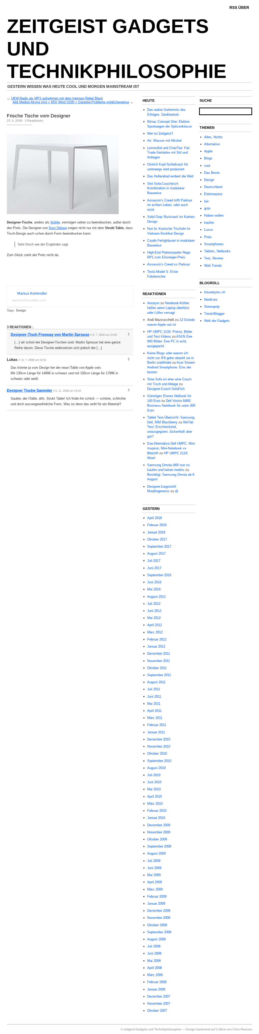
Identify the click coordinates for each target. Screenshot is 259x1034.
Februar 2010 (156, 811)
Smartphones (214, 244)
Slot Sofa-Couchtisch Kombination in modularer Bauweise (165, 188)
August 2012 (156, 596)
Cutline (221, 1029)
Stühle (55, 222)
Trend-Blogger (214, 314)
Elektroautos (213, 194)
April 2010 (154, 796)
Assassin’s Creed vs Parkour (168, 264)
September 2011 (159, 675)
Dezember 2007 (158, 996)
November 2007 (158, 1003)
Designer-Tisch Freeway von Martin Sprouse (50, 334)
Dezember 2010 (158, 739)
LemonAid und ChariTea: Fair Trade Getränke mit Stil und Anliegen (168, 152)
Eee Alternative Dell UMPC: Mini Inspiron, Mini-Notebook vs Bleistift (171, 448)
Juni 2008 (154, 953)
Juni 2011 (154, 696)
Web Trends (213, 265)
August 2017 (156, 553)
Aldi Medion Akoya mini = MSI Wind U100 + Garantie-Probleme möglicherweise (71, 102)
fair (206, 201)
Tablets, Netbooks (217, 251)
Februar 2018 (156, 525)
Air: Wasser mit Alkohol (164, 140)
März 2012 (155, 632)
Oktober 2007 (157, 1010)
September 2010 (159, 761)
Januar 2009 (156, 903)
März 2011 (154, 718)
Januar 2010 (156, 818)
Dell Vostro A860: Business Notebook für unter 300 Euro (171, 405)
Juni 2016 (154, 582)
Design (21, 310)
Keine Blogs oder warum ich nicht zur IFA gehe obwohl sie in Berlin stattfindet (170, 358)
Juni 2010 (154, 782)
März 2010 (155, 803)
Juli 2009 (153, 861)
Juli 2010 (153, 775)
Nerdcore (210, 299)
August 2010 (156, 768)
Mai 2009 (154, 875)
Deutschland (213, 187)
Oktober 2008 (157, 925)
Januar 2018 (156, 532)
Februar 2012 (156, 639)
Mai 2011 (153, 704)
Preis (208, 237)
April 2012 (154, 625)
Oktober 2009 (157, 839)
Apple (208, 151)
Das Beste (212, 173)
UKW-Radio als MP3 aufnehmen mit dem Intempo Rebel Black (57, 98)
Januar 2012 (156, 646)
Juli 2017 (153, 561)
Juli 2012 (153, 604)
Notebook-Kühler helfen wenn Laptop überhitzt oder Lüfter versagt (168, 308)
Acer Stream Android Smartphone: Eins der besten (171, 367)
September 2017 (159, 546)
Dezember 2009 (158, 825)
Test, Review (213, 258)
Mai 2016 (154, 589)
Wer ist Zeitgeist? (160, 133)
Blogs (208, 158)
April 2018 (154, 518)
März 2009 (155, 889)
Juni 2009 (154, 868)
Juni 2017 (154, 568)
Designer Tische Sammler (29, 390)
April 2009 (154, 882)
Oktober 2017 (157, 539)
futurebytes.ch (214, 292)
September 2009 (159, 846)
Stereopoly (212, 306)
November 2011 (158, 661)
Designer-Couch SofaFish (166, 389)
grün (207, 208)
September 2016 (159, 575)
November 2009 (158, 832)
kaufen (209, 222)
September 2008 (159, 932)
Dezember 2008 (158, 911)
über (243, 7)
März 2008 (155, 975)
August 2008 (156, 939)
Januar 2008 (156, 989)
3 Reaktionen (34, 120)
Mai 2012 (154, 618)
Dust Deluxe (58, 228)
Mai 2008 (154, 961)
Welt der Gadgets (217, 321)
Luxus (208, 230)
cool (207, 166)
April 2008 (154, 968)
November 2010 (158, 746)
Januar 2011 (156, 732)
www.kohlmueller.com (29, 300)
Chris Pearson (242, 1029)
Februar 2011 (156, 725)
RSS (233, 7)
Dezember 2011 (158, 653)
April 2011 (154, 711)
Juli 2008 (153, 946)
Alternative (212, 144)
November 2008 (158, 918)
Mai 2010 (154, 789)
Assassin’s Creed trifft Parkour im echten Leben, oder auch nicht (169, 205)
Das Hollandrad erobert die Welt (170, 176)
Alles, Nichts (213, 137)
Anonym (153, 303)
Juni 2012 (154, 611)
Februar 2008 (156, 982)
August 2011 (156, 682)
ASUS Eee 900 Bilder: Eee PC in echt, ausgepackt (169, 341)
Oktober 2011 (157, 668)
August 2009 (156, 853)
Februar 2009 (156, 896)
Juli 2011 (153, 689)
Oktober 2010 (157, 753)
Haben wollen (214, 215)
